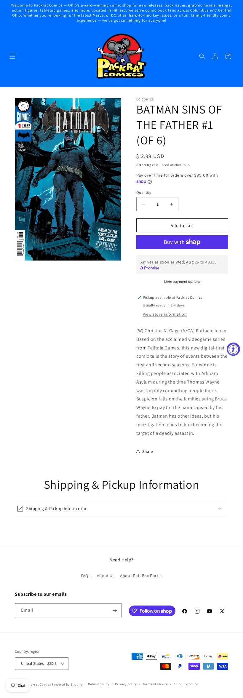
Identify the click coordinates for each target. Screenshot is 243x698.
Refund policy (98, 684)
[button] (12, 56)
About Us (106, 575)
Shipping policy (186, 684)
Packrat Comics (39, 684)
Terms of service (155, 684)
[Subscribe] (114, 610)
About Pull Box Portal (141, 575)
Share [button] (147, 451)
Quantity (143, 192)
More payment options (182, 281)
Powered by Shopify (67, 684)
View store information (165, 314)
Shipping (143, 164)
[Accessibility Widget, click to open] (233, 349)
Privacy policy (126, 684)
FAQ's (86, 575)
